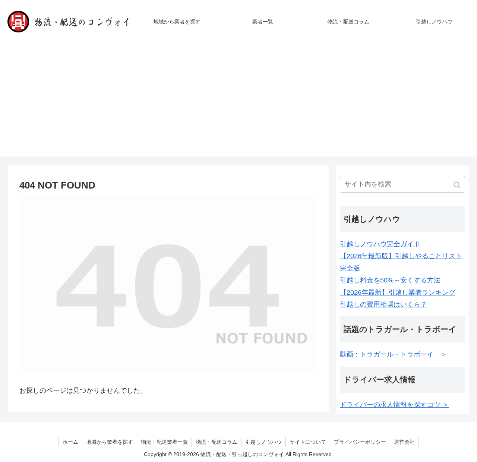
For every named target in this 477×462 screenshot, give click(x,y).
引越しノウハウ (263, 442)
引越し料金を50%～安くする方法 (390, 280)
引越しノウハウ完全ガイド (380, 244)
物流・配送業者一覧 (164, 442)
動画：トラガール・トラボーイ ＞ (393, 354)
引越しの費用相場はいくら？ (383, 304)
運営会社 (404, 442)
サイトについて (308, 442)
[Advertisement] (238, 104)
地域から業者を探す (109, 442)
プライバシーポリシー (360, 442)
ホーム (70, 442)
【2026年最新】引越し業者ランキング (397, 292)
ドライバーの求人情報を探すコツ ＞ (394, 404)
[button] (458, 185)
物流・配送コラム (216, 442)
